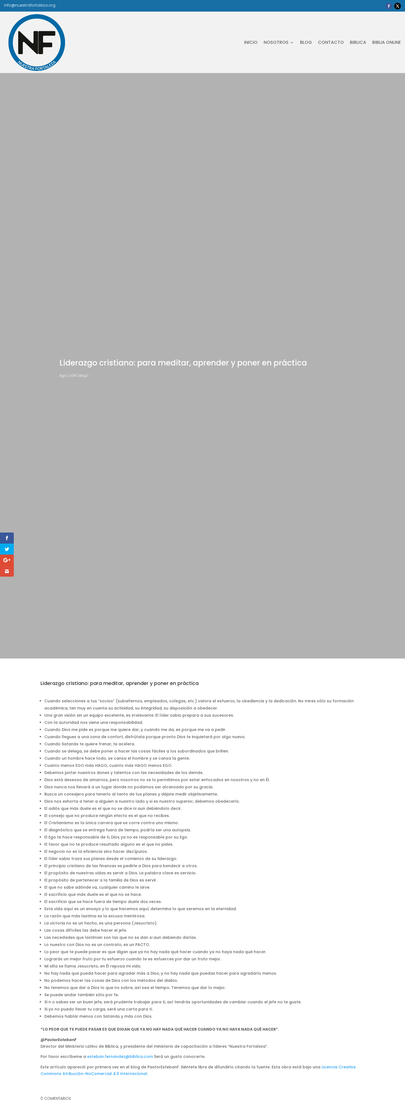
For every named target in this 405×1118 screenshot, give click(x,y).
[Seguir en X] (397, 6)
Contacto (331, 42)
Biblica (358, 42)
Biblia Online (386, 42)
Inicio (251, 42)
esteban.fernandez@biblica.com (120, 1056)
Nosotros (276, 42)
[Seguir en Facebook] (388, 6)
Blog (306, 42)
